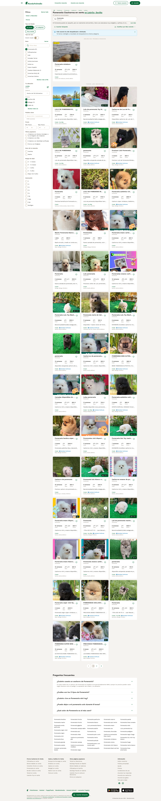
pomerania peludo (92, 740)
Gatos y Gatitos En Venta (56, 759)
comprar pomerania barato (60, 749)
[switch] (36, 38)
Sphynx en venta (53, 766)
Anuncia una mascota (77, 3)
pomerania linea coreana (127, 722)
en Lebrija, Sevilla (93, 12)
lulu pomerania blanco (94, 725)
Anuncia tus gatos (123, 777)
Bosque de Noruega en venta (57, 761)
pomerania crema (109, 742)
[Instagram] (123, 783)
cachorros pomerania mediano (77, 746)
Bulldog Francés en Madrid (78, 763)
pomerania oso (108, 728)
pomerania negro (59, 733)
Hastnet (41, 790)
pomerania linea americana (125, 749)
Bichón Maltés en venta (34, 763)
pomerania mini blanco (111, 745)
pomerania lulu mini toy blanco (127, 738)
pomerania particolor (93, 719)
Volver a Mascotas (31, 15)
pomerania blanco (92, 722)
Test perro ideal (122, 780)
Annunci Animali (71, 790)
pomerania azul (75, 731)
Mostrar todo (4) (33, 108)
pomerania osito (125, 725)
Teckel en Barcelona (76, 761)
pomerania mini (59, 736)
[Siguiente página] (101, 666)
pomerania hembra (60, 719)
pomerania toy (91, 731)
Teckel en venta (31, 773)
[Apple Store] (127, 790)
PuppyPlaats (50, 790)
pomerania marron (109, 719)
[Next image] (134, 179)
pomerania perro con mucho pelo (93, 744)
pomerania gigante (76, 725)
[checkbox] (26, 49)
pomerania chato (76, 734)
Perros (28, 20)
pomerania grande (59, 742)
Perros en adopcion (76, 777)
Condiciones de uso (124, 770)
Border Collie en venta (34, 770)
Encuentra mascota (61, 3)
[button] (123, 179)
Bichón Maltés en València (78, 766)
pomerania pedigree (126, 731)
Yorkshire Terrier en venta (35, 766)
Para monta (30, 31)
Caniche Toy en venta (33, 775)
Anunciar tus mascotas (124, 773)
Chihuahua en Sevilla (76, 768)
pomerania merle (92, 737)
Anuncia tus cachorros (124, 775)
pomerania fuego (125, 742)
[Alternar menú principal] (21, 3)
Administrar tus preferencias (34, 798)
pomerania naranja (76, 742)
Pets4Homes (34, 790)
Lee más (133, 23)
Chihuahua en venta (33, 761)
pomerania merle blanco (127, 745)
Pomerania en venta (33, 768)
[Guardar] (76, 65)
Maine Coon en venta (54, 770)
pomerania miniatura (110, 739)
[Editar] (47, 87)
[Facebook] (119, 783)
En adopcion (40, 27)
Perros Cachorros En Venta (35, 759)
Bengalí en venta (53, 768)
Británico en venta (53, 763)
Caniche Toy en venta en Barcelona (77, 773)
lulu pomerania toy (126, 728)
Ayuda (119, 766)
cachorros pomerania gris (77, 738)
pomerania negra (76, 750)
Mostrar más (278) (42, 79)
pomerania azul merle (110, 722)
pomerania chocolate (110, 731)
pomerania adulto (92, 728)
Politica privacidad (123, 763)
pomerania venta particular (59, 726)
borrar (46, 41)
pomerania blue (59, 739)
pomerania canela (59, 745)
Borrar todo (44, 12)
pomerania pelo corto (93, 734)
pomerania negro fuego (127, 734)
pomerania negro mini (60, 730)
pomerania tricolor (76, 719)
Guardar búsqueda (62, 27)
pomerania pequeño (93, 748)
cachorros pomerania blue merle (110, 735)
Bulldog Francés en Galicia (78, 770)
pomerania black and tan (111, 748)
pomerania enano (109, 725)
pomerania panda (125, 719)
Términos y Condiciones (48, 797)
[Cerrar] (135, 32)
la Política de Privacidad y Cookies (63, 797)
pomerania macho (59, 722)
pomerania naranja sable (78, 728)
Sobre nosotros (122, 761)
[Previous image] (113, 179)
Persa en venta (52, 773)
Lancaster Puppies (83, 790)
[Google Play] (113, 790)
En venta (29, 27)
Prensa (120, 768)
